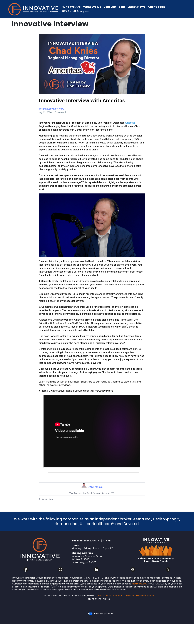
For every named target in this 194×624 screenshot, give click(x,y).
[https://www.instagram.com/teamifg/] (60, 569)
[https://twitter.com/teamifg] (168, 569)
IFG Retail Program (75, 11)
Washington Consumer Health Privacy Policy (133, 595)
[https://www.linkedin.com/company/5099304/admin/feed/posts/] (96, 569)
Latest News (136, 6)
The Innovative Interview (51, 108)
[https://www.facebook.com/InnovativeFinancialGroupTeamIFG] (26, 569)
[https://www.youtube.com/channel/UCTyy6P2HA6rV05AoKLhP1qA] (132, 569)
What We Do (92, 6)
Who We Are (71, 6)
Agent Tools (156, 6)
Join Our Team (114, 6)
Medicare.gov (139, 583)
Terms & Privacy (104, 595)
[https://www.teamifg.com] (33, 9)
